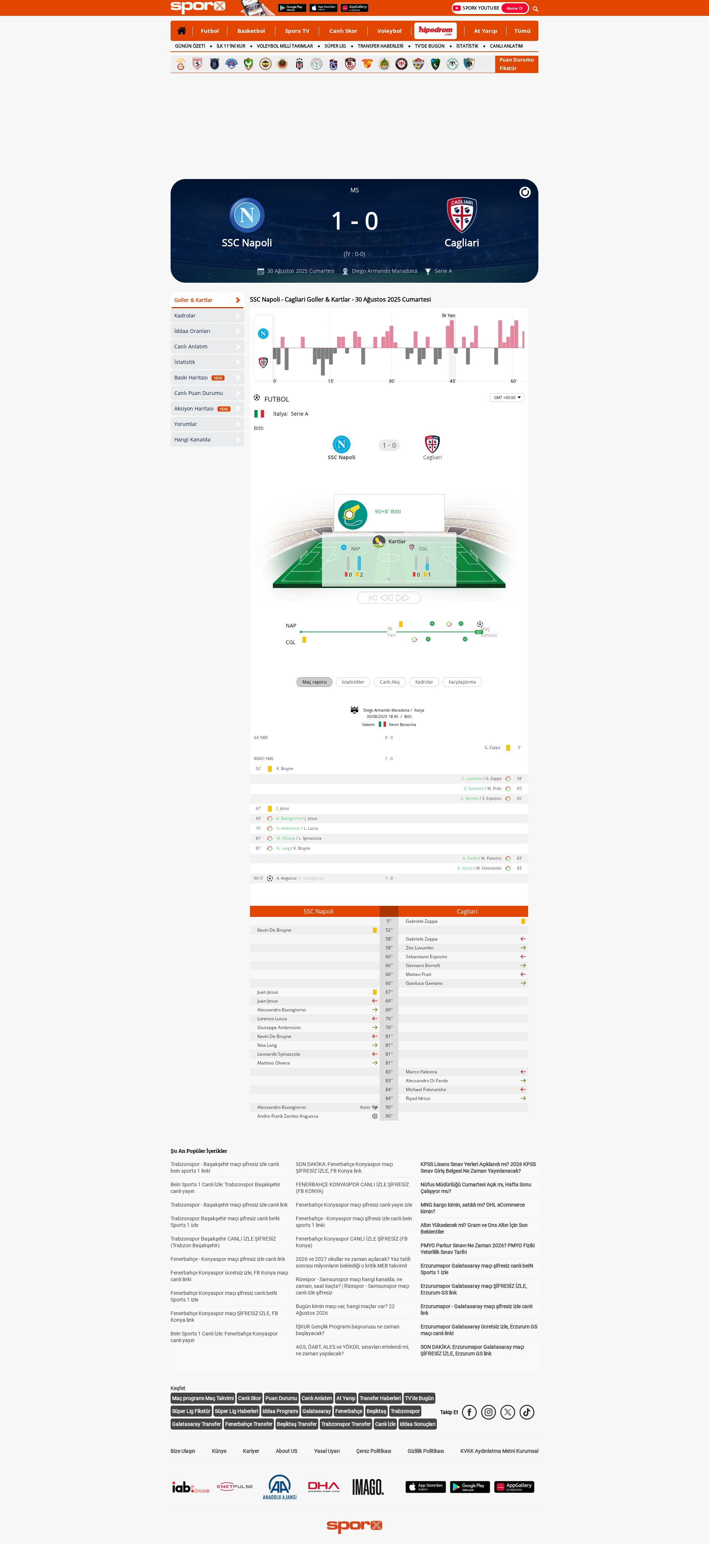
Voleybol (389, 30)
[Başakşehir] (214, 64)
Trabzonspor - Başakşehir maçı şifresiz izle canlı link (229, 1205)
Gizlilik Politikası (426, 1451)
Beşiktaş (376, 1411)
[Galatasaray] (180, 64)
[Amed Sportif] (248, 64)
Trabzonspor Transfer (346, 1424)
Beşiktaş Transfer (297, 1424)
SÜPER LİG (335, 46)
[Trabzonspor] (333, 64)
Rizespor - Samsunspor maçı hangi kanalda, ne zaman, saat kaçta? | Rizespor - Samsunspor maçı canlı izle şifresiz (352, 1286)
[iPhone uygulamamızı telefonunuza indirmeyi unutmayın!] (321, 11)
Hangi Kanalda (192, 439)
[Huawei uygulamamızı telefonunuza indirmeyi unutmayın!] (352, 11)
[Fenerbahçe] (265, 64)
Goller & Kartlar (193, 299)
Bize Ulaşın (183, 1451)
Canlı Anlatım (191, 346)
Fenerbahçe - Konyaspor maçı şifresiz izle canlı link (228, 1259)
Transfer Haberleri (380, 1398)
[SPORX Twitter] (508, 1412)
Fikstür (508, 68)
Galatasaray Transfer (196, 1424)
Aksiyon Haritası (201, 408)
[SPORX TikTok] (527, 1412)
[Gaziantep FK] (350, 64)
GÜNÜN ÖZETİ (190, 46)
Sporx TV (297, 30)
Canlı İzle (385, 1424)
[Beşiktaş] (299, 64)
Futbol (210, 30)
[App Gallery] (514, 1491)
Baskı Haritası (198, 377)
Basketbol (251, 30)
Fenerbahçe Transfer (249, 1424)
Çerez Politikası (373, 1451)
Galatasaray (316, 1411)
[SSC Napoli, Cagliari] (263, 348)
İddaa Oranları (192, 330)
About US (286, 1451)
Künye (219, 1451)
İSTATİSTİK (467, 46)
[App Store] (425, 1491)
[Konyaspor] (452, 64)
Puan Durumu (517, 59)
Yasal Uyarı (327, 1451)
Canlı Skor (343, 30)
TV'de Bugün (419, 1398)
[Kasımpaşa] (231, 64)
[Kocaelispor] (435, 64)
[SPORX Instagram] (488, 1412)
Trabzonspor (405, 1411)
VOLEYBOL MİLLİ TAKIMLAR (285, 46)
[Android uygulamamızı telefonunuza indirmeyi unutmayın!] (290, 11)
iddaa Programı (280, 1411)
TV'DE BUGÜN (430, 46)
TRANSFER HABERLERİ (380, 46)
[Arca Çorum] (401, 64)
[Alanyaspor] (384, 64)
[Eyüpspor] (418, 64)
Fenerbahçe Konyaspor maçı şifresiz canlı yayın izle (354, 1205)
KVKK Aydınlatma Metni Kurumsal (499, 1451)
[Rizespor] (316, 64)
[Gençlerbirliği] (282, 64)
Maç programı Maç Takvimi (203, 1398)
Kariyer (251, 1451)
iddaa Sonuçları (417, 1424)
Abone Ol (515, 8)
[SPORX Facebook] (469, 1412)
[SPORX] (354, 1527)
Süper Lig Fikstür (191, 1411)
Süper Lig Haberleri (236, 1411)
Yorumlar (185, 423)
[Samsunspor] (197, 64)
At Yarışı (485, 30)
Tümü (522, 30)
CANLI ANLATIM (506, 46)
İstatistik (184, 361)
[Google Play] (470, 1491)
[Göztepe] (367, 64)
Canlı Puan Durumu (198, 392)
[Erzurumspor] (469, 64)
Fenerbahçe (348, 1411)
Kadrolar (185, 315)
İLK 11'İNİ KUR (231, 46)
